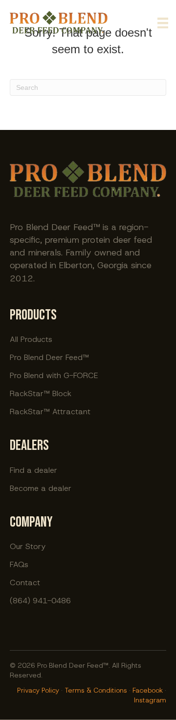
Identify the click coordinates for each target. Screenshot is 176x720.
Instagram (150, 700)
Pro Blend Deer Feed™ (49, 356)
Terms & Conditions (96, 690)
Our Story (27, 546)
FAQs (19, 564)
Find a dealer (33, 469)
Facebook (147, 690)
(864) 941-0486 (40, 600)
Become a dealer (40, 487)
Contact (25, 582)
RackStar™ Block (40, 393)
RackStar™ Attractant (50, 411)
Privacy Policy (38, 690)
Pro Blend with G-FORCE (54, 375)
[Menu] (163, 23)
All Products (31, 338)
